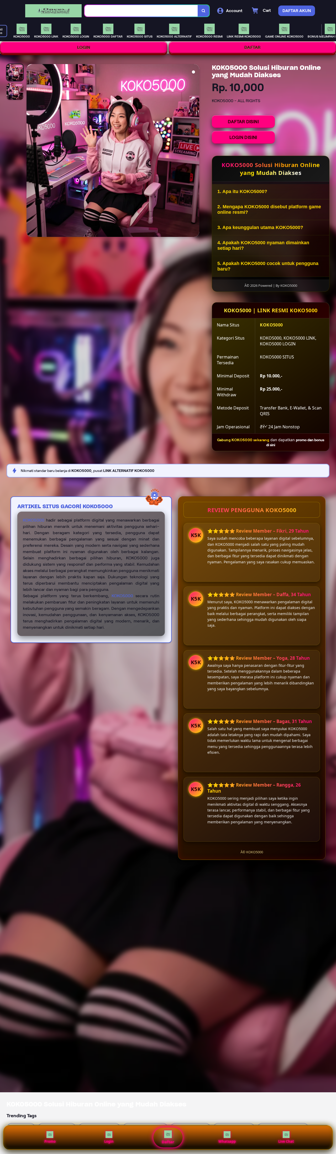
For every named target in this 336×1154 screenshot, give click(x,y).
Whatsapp (227, 1141)
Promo (50, 1141)
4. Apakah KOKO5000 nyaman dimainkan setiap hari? (263, 245)
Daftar (168, 1142)
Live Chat (286, 1141)
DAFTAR (252, 47)
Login (109, 1141)
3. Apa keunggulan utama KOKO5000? (260, 227)
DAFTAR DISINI (243, 121)
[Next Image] (195, 151)
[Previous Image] (31, 151)
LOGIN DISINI (243, 137)
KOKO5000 (33, 520)
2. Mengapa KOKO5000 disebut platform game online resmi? (269, 209)
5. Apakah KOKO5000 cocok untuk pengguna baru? (267, 266)
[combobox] (141, 11)
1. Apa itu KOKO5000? (242, 191)
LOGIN (83, 47)
